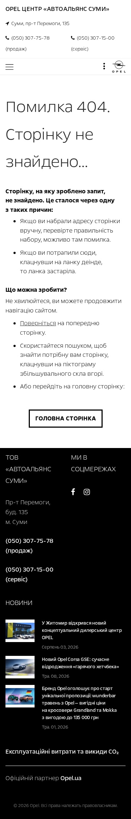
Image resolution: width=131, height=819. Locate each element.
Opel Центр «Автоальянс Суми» (57, 9)
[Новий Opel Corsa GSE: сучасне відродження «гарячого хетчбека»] (20, 666)
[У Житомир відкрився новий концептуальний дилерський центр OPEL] (20, 630)
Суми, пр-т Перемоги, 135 (39, 23)
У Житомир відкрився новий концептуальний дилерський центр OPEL (82, 630)
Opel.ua (71, 778)
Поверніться (38, 323)
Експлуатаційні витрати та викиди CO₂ (62, 751)
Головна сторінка (65, 418)
